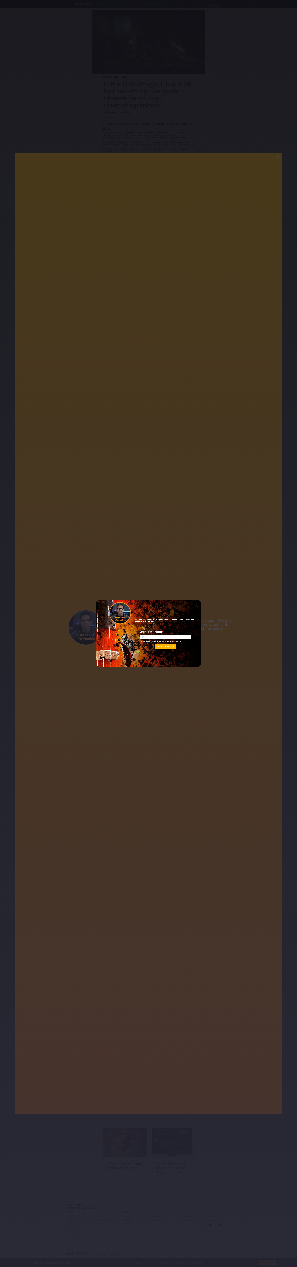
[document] (148, 633)
